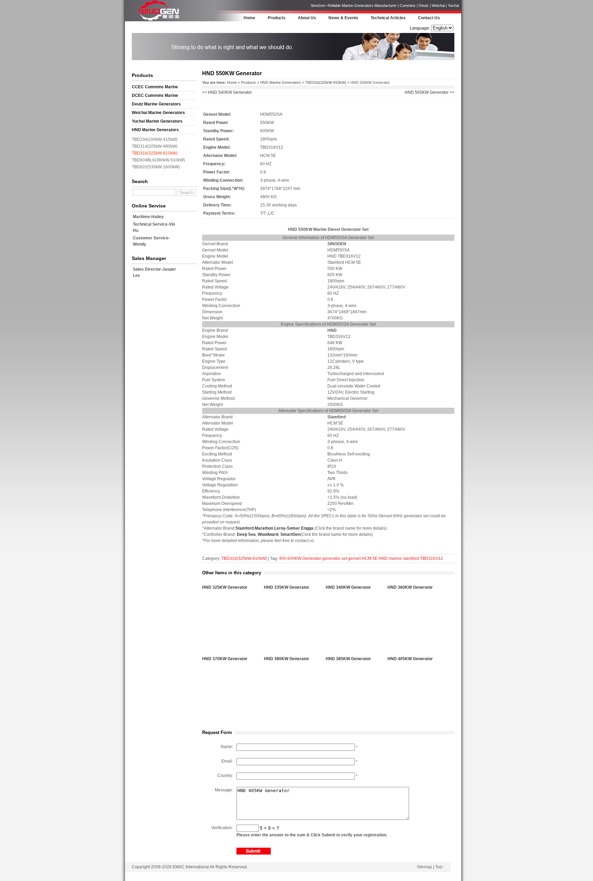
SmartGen (290, 534)
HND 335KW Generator (286, 587)
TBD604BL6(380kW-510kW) (158, 160)
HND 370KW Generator (224, 658)
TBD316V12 (431, 558)
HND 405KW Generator (410, 658)
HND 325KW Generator (224, 587)
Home (249, 17)
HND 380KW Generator (286, 658)
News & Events (343, 17)
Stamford (244, 528)
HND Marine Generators (155, 129)
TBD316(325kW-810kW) (154, 153)
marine (395, 558)
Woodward (268, 534)
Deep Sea (246, 534)
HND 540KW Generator (227, 92)
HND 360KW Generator (410, 587)
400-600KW (290, 558)
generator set (334, 558)
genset (354, 558)
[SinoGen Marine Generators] (159, 20)
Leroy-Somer (287, 528)
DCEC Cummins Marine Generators (155, 96)
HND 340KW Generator (348, 587)
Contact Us (429, 17)
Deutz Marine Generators (156, 104)
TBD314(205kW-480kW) (154, 146)
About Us (307, 17)
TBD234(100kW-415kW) (154, 139)
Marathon (264, 528)
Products (277, 17)
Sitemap (424, 867)
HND (383, 558)
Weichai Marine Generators (158, 112)
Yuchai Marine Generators (157, 121)
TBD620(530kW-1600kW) (156, 167)
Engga (307, 528)
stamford (411, 558)
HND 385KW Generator (348, 658)
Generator (311, 558)
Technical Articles (388, 17)
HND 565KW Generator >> (429, 92)
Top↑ (439, 867)
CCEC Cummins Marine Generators (155, 87)
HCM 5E (369, 558)
